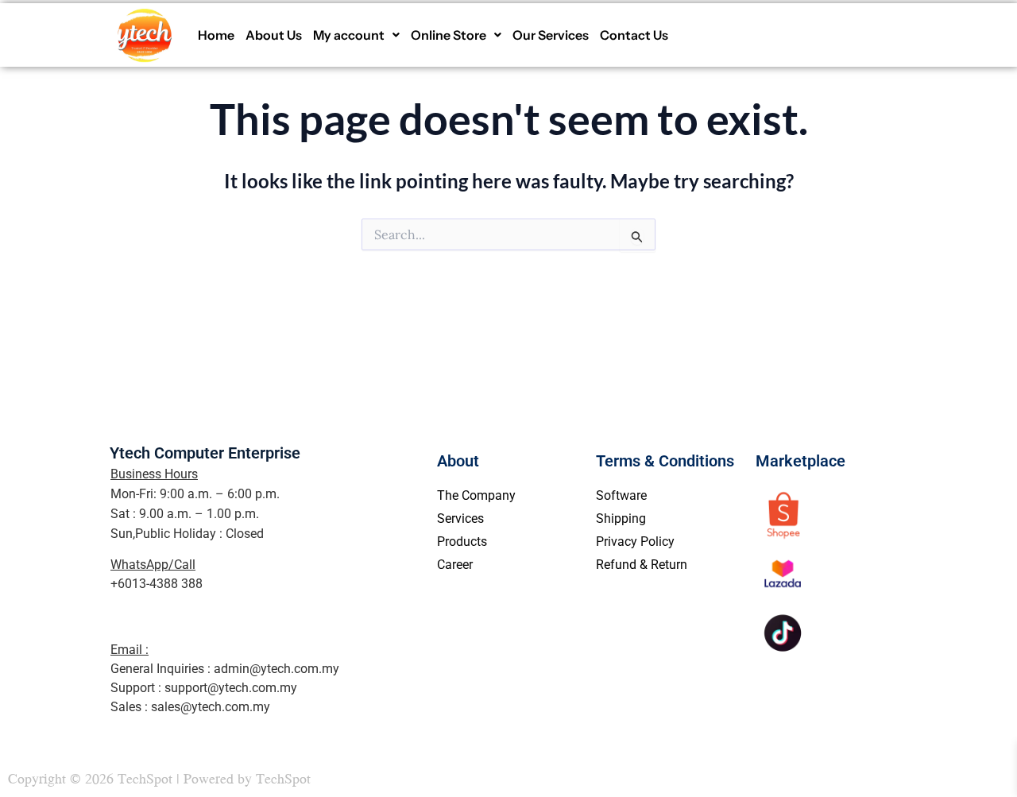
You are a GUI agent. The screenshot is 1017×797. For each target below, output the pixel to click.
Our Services (550, 35)
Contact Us (634, 35)
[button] (356, 35)
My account (349, 35)
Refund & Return (641, 564)
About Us (274, 35)
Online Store (448, 35)
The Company (476, 495)
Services (460, 518)
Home (216, 35)
